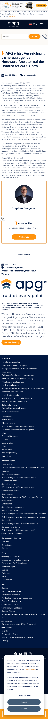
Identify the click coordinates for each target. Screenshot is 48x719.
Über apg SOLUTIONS (11, 556)
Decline (24, 709)
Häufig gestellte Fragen (11, 591)
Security (5, 541)
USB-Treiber (6, 627)
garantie (4, 631)
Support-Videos (8, 611)
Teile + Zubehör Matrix (11, 601)
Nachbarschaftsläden (10, 474)
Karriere (4, 570)
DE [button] (33, 24)
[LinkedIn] (25, 653)
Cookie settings (24, 695)
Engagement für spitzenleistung (15, 560)
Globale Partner (8, 423)
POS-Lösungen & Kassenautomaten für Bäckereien (23, 513)
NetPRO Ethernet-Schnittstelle (15, 401)
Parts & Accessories (10, 411)
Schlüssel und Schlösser (11, 608)
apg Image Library (9, 452)
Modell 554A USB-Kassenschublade (17, 637)
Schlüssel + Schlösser (10, 594)
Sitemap (4, 640)
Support (4, 588)
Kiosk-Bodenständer (10, 395)
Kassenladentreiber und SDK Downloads (18, 624)
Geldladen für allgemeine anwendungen (19, 375)
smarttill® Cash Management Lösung (17, 378)
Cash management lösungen (14, 365)
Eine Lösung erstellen (11, 362)
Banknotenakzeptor (10, 385)
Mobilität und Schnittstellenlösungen (17, 398)
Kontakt (4, 548)
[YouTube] (20, 653)
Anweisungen (7, 621)
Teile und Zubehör (10, 405)
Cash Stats (6, 456)
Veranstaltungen (8, 566)
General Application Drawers (14, 408)
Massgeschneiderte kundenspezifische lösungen (23, 388)
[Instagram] (30, 653)
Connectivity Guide (9, 604)
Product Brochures (10, 436)
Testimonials (6, 579)
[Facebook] (15, 653)
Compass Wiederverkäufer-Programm (18, 429)
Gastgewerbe (7, 494)
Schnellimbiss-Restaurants (12, 507)
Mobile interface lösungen (13, 382)
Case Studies (7, 443)
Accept (24, 702)
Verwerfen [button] (12, 16)
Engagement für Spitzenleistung (15, 563)
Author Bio (24, 237)
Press (3, 576)
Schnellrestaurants (9, 484)
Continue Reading (11, 342)
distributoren (7, 419)
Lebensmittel (7, 464)
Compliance (6, 545)
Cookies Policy (30, 669)
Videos (5, 439)
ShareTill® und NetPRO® (12, 391)
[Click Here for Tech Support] (45, 36)
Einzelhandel (6, 503)
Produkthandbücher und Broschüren (18, 426)
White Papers (7, 449)
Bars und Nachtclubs (10, 510)
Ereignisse (5, 573)
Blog (4, 433)
